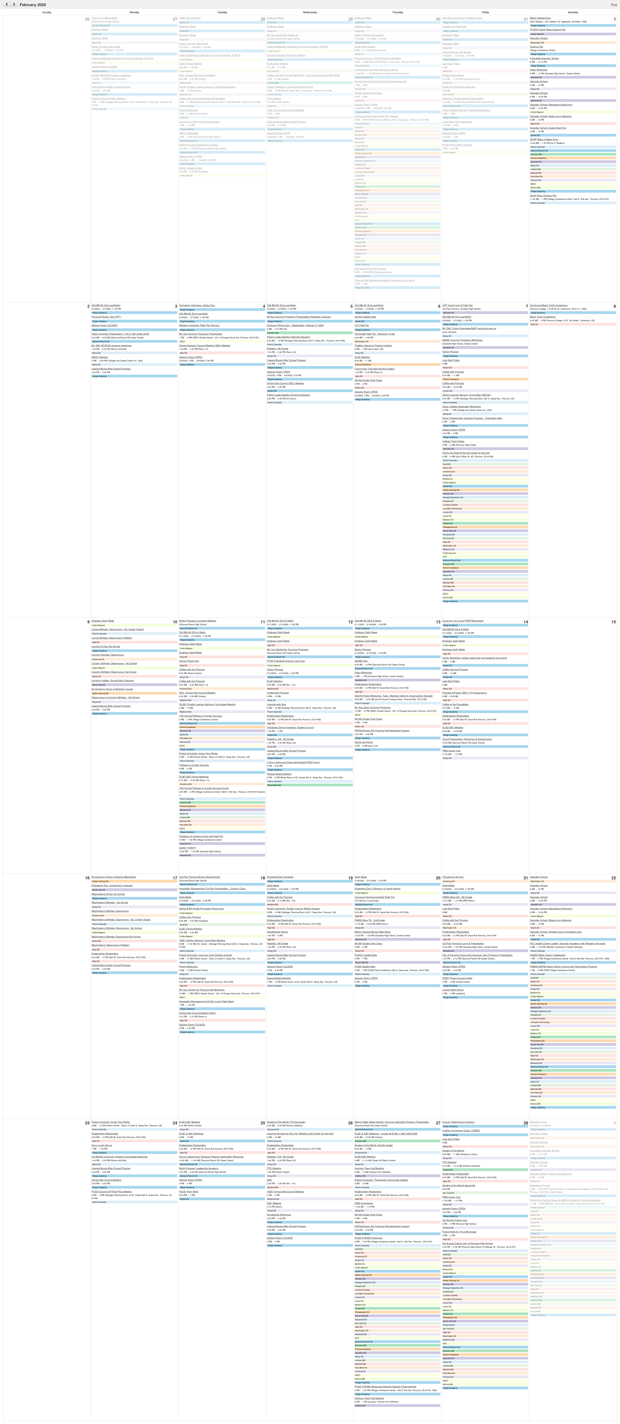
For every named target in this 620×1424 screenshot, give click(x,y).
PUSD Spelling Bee (365, 966)
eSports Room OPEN (190, 156)
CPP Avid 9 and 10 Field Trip (457, 305)
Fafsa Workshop (538, 69)
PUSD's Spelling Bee (366, 955)
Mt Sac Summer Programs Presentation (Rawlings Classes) (299, 316)
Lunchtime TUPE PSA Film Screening (199, 121)
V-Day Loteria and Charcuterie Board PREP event (293, 762)
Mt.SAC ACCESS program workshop (111, 75)
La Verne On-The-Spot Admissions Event (376, 69)
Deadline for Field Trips (454, 26)
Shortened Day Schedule (280, 877)
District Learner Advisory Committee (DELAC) (466, 394)
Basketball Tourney (540, 1185)
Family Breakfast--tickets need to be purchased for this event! (474, 657)
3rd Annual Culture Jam (454, 1220)
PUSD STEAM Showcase (368, 1237)
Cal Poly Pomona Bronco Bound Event (199, 877)
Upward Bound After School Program (111, 86)
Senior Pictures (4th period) (106, 46)
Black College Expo (540, 18)
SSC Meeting (274, 1203)
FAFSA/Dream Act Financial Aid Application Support (382, 730)
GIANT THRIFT (187, 847)
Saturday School (539, 38)
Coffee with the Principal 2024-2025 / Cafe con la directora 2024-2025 (303, 75)
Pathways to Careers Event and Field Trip (201, 836)
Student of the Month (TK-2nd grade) (286, 1122)
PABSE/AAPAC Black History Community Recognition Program (563, 966)
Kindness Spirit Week (103, 620)
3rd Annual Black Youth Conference (549, 305)
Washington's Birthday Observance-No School (116, 936)
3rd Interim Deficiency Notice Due (197, 305)
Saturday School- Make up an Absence (550, 116)
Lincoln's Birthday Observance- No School (114, 671)
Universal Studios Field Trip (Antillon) (286, 55)
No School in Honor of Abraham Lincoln (112, 689)
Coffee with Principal (453, 371)
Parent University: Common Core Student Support (205, 955)
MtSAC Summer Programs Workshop (462, 340)
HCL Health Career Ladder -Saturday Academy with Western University (568, 943)
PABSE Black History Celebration (547, 955)
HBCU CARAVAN (188, 133)
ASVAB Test (361, 661)
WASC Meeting (100, 357)
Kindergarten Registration (280, 715)
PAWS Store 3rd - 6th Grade (457, 897)
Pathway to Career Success (194, 765)
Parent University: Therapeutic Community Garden (381, 1180)
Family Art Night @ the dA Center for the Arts (466, 452)
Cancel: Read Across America (458, 1122)
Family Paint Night (188, 1191)
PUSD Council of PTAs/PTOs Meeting (112, 1191)
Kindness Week (100, 29)
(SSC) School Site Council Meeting (285, 110)
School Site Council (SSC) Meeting (285, 383)
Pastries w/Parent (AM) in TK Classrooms (464, 692)
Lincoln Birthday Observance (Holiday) (112, 637)
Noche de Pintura (364, 742)
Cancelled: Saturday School (544, 1150)
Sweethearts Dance (277, 931)
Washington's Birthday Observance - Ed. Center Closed (121, 919)
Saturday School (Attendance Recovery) (551, 104)
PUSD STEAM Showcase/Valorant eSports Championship (385, 1386)
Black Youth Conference (543, 316)
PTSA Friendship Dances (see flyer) (286, 661)
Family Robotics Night (190, 168)
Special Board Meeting (279, 978)
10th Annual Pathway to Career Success (200, 715)
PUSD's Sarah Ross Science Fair (548, 29)
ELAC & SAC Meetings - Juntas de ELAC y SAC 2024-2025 (386, 1133)
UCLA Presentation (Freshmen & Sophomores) (467, 739)
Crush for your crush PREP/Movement (462, 620)
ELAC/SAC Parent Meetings (194, 776)
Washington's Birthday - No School (110, 902)
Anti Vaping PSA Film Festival (370, 268)
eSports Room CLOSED (104, 66)
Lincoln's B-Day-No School (106, 646)
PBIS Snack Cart (451, 750)
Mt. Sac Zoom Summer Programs (373, 707)
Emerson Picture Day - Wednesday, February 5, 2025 (295, 325)
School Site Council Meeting (106, 1180)
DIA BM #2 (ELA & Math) (192, 632)
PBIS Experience (364, 1203)
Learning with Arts (276, 704)
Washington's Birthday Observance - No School (117, 928)
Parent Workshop (188, 110)
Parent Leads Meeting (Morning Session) (288, 337)
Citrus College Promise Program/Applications (466, 110)
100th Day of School (190, 18)
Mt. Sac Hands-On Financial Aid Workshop (202, 989)
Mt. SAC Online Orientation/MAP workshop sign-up (469, 328)
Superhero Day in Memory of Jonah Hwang (377, 888)
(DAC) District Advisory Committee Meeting (202, 940)
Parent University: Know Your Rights (198, 753)
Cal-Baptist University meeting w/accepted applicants (120, 1156)
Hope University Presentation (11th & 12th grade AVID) (120, 333)
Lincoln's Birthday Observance (108, 654)
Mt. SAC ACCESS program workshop (111, 345)
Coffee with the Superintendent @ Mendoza (202, 98)
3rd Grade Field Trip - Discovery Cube (375, 333)
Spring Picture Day (189, 661)
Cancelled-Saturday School (544, 58)
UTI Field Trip (362, 325)
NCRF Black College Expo (544, 139)
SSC (269, 1180)
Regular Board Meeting (279, 774)
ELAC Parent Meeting (190, 63)
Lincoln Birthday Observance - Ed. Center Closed (118, 629)
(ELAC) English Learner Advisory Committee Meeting (207, 86)
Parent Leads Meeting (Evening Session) (288, 394)
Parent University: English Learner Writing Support (293, 908)
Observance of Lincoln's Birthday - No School (116, 697)
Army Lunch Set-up (102, 1145)
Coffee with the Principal (192, 669)
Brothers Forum (538, 1122)
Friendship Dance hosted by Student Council (290, 727)
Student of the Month (453, 75)
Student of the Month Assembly (458, 86)
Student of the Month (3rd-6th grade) (374, 1145)
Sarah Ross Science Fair (543, 195)
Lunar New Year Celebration (457, 121)
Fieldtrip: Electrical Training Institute (373, 345)
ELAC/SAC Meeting (277, 63)
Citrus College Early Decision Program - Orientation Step (472, 418)
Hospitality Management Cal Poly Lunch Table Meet (206, 1001)
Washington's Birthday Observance (110, 911)
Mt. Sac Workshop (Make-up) (282, 35)
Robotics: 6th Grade (277, 348)
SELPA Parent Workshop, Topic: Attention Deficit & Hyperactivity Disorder (394, 695)
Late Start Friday (451, 63)
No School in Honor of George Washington (114, 877)
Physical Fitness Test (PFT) (106, 316)
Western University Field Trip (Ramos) (199, 325)
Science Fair (536, 46)
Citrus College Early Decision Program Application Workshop (211, 1156)
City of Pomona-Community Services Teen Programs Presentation (477, 955)
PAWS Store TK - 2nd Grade (370, 920)
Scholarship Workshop (279, 1214)
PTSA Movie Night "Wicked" (457, 144)
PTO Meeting (274, 98)
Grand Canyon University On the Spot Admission (381, 81)
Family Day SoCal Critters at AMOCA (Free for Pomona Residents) (565, 1200)
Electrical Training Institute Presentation (463, 98)
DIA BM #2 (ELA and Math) (106, 305)
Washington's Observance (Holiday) (110, 945)
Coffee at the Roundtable (455, 704)
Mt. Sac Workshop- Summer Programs (288, 649)
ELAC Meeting (362, 357)
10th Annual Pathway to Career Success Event (204, 788)
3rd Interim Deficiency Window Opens (462, 18)
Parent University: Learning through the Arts (290, 86)
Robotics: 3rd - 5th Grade (280, 739)
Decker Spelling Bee (365, 316)
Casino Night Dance (453, 989)
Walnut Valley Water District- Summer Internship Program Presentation (392, 1122)
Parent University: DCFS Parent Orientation (378, 58)
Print (614, 4)
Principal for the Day (453, 877)
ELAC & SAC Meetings (191, 1133)
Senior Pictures (450, 351)
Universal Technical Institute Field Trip (374, 897)
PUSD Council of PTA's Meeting (108, 98)
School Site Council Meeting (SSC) (197, 1013)
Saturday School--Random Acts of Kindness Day (556, 931)
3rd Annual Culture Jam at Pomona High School (467, 1243)
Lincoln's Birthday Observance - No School (114, 663)
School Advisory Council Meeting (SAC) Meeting (204, 345)
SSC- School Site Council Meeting (197, 75)
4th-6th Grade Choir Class (368, 93)
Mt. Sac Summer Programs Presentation (200, 333)
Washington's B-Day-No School (108, 894)
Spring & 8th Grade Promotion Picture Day (201, 908)
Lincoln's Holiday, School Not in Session (113, 680)
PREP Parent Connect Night (457, 978)
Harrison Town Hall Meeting (369, 1168)
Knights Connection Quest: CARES (461, 1130)
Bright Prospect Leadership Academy (199, 144)
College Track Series (453, 441)
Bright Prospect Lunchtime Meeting (197, 620)
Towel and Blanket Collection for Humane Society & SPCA (122, 58)
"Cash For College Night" (105, 18)
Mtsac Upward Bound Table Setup (373, 931)
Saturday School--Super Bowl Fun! (548, 127)
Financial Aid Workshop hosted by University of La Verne (384, 280)
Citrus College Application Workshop (461, 406)
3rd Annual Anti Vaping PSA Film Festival (376, 116)
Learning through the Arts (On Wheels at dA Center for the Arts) (300, 1133)
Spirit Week (185, 897)
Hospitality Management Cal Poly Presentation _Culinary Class (212, 888)
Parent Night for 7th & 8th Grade (459, 1231)
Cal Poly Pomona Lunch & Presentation (463, 943)
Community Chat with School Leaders (375, 368)
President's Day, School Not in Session (112, 885)
